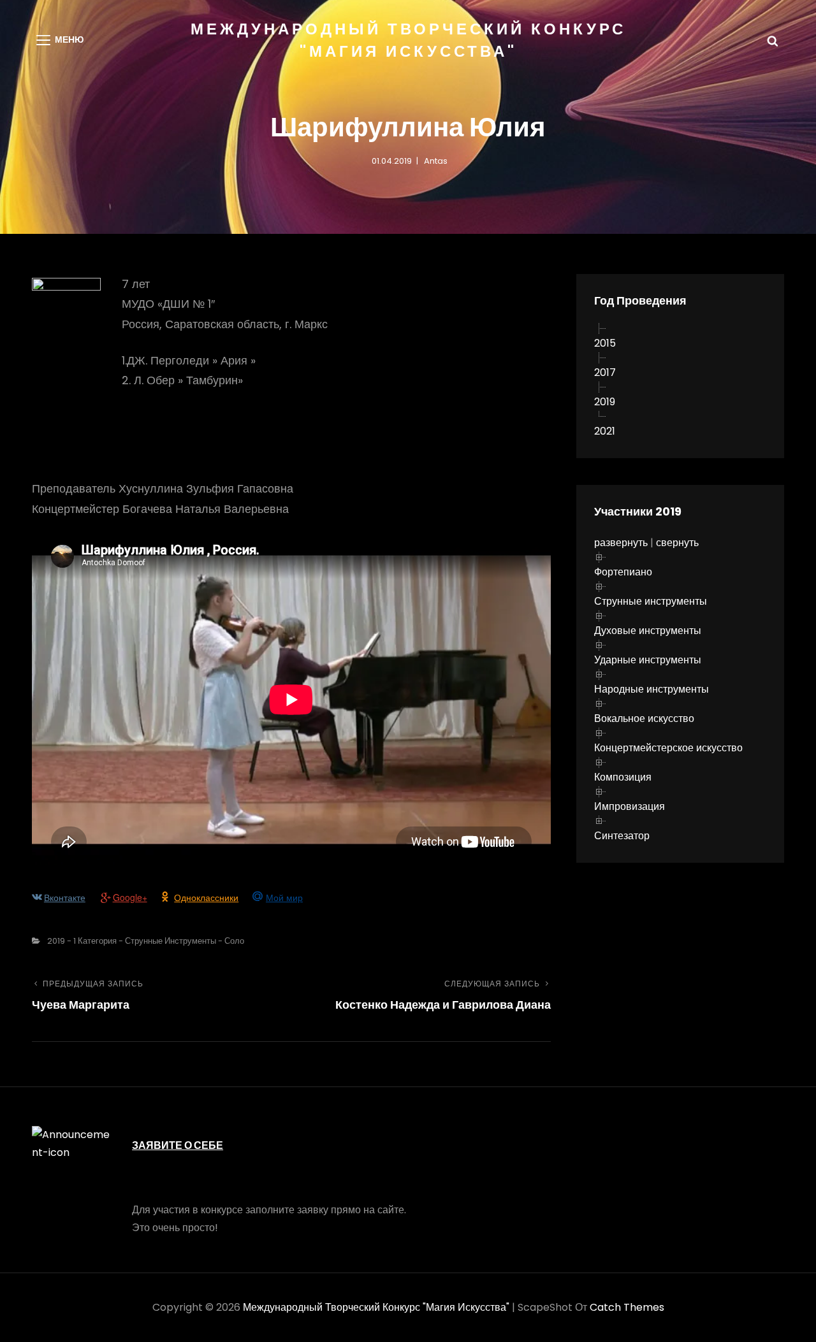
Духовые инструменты (647, 630)
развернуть (621, 542)
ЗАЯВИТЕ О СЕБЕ (177, 1145)
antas (436, 161)
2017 (605, 372)
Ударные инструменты (647, 660)
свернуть (677, 542)
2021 (604, 431)
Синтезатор (622, 835)
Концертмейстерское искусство (668, 747)
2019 (604, 401)
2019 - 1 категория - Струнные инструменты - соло (145, 941)
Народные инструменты (651, 689)
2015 (605, 343)
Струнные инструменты (650, 601)
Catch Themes (627, 1307)
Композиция (623, 777)
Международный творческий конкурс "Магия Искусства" (376, 1307)
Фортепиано (623, 572)
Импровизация (629, 806)
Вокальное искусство (644, 718)
